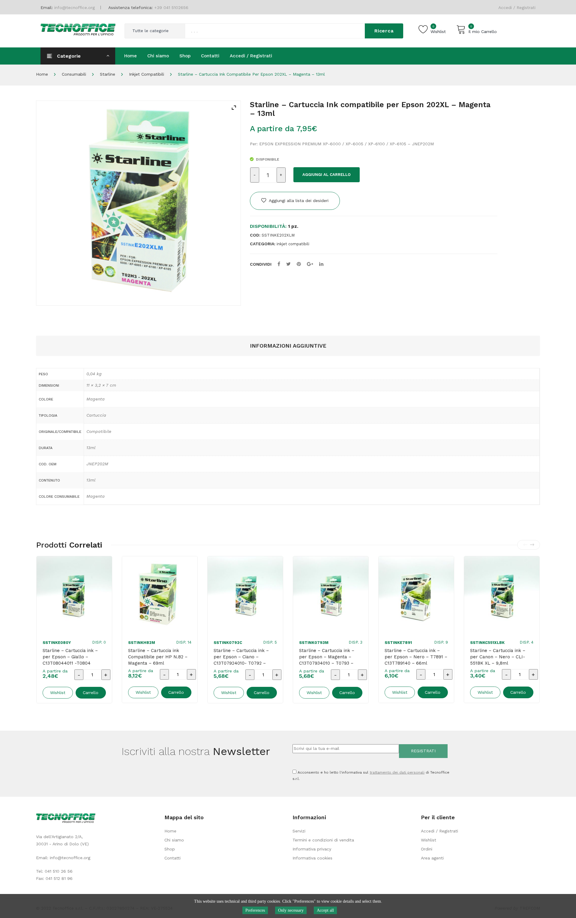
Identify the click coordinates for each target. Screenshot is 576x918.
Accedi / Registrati (517, 7)
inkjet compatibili (146, 74)
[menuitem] (130, 55)
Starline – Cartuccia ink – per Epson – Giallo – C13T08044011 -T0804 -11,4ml (70, 660)
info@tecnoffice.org (70, 857)
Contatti (172, 858)
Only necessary (291, 910)
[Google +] (310, 264)
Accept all (325, 910)
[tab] (288, 346)
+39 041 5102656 (171, 7)
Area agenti (432, 858)
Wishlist (428, 840)
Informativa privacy (311, 849)
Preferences (255, 910)
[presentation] (525, 544)
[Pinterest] (299, 264)
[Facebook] (279, 264)
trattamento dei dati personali (397, 772)
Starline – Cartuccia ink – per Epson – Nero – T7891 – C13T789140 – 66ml (416, 657)
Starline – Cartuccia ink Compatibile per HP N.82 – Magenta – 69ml (158, 657)
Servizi (298, 831)
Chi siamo (174, 840)
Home (42, 74)
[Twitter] (288, 264)
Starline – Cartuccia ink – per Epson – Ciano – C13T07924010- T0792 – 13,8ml (241, 660)
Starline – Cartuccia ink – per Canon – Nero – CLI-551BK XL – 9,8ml (497, 657)
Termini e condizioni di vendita (323, 840)
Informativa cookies (312, 858)
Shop (169, 849)
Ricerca (384, 31)
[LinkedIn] (321, 264)
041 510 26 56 (59, 871)
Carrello (90, 692)
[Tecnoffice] (78, 28)
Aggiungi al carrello (326, 174)
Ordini (426, 849)
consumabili (74, 74)
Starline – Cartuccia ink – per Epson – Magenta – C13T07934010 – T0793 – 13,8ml (326, 660)
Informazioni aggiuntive (288, 346)
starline (107, 74)
